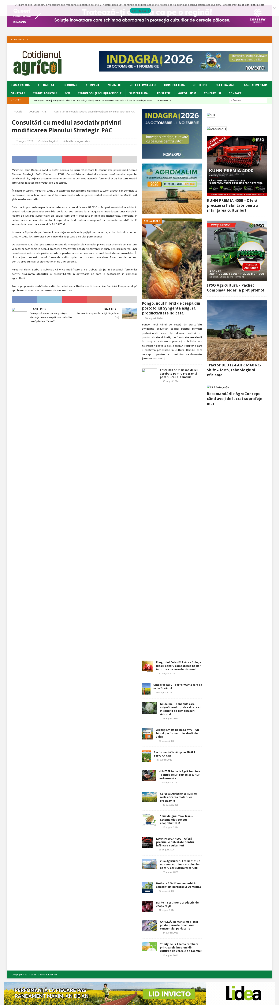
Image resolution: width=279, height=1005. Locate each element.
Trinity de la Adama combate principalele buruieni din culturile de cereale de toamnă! (181, 947)
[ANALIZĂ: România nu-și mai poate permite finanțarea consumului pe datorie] (149, 925)
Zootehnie (200, 85)
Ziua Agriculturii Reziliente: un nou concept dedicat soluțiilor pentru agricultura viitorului (180, 864)
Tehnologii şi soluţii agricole (99, 93)
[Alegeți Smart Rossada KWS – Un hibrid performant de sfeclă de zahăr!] (147, 733)
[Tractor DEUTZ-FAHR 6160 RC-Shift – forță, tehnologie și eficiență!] (237, 330)
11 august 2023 (25, 141)
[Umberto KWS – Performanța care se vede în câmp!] (146, 689)
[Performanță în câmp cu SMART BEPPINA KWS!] (146, 756)
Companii (92, 85)
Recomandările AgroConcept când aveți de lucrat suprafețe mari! (234, 398)
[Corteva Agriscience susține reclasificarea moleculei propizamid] (149, 797)
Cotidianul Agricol (48, 141)
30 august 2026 (154, 318)
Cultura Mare (226, 85)
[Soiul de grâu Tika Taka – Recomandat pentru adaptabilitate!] (149, 820)
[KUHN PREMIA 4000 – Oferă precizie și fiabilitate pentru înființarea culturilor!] (147, 842)
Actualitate (47, 85)
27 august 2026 (170, 872)
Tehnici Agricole (45, 93)
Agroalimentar (255, 85)
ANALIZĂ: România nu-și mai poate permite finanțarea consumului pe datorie (179, 925)
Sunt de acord (140, 10)
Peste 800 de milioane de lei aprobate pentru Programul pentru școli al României (179, 373)
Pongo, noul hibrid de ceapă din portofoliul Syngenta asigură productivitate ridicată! (171, 308)
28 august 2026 (169, 782)
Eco (67, 93)
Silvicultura (138, 93)
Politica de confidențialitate (248, 4)
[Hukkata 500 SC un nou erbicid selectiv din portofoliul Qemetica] (147, 887)
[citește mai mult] (153, 358)
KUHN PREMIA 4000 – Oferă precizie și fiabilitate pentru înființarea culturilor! (175, 842)
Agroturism (187, 93)
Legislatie (163, 93)
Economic (71, 85)
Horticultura (174, 85)
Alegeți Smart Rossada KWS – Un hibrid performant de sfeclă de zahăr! (177, 733)
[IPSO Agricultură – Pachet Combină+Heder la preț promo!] (237, 251)
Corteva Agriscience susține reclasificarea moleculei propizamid (178, 797)
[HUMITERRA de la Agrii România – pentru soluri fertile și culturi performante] (149, 775)
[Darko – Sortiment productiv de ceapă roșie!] (147, 906)
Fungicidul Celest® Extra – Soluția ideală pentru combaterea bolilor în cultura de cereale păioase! (178, 666)
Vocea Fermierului (143, 85)
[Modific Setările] (274, 8)
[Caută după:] (248, 100)
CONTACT (235, 93)
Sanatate (18, 93)
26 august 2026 (170, 955)
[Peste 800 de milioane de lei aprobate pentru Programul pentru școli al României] (149, 510)
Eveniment (114, 85)
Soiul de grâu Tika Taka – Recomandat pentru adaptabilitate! (176, 819)
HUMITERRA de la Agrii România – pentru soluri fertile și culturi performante (179, 775)
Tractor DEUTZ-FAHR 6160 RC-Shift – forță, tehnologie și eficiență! (234, 370)
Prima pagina (20, 85)
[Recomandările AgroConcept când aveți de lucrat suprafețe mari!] (237, 387)
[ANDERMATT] (217, 129)
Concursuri (212, 93)
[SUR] (211, 115)
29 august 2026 (170, 718)
